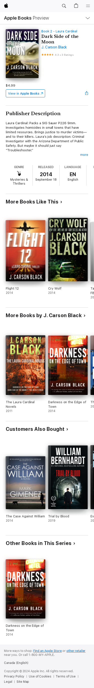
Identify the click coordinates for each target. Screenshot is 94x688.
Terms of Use (66, 676)
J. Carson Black (54, 47)
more (84, 155)
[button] (64, 6)
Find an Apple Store (47, 651)
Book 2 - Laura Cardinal (59, 31)
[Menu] (88, 6)
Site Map (23, 681)
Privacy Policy (14, 676)
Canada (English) (16, 663)
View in (23, 93)
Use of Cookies (40, 676)
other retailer (75, 651)
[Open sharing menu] (86, 93)
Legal (8, 681)
